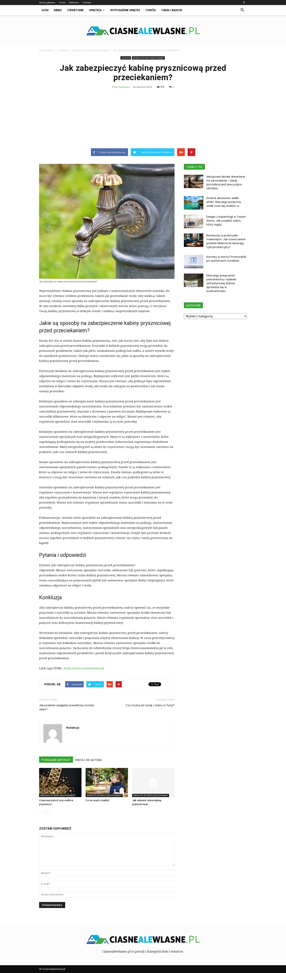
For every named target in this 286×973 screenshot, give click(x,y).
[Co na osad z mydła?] (107, 782)
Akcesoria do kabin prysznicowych (148, 57)
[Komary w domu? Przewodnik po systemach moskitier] (193, 261)
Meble (58, 10)
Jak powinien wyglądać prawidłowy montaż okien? (66, 707)
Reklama (74, 2)
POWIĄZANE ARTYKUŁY (56, 760)
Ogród (151, 10)
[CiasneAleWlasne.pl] (143, 30)
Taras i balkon (171, 10)
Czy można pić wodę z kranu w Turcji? (150, 705)
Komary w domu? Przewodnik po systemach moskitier (226, 259)
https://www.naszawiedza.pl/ (84, 668)
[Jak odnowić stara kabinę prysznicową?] (153, 782)
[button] (242, 10)
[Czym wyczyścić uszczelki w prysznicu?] (60, 782)
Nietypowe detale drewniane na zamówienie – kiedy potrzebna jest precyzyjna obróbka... (225, 182)
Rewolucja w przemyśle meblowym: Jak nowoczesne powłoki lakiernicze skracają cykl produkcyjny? (226, 241)
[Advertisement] (143, 119)
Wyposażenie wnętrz (125, 10)
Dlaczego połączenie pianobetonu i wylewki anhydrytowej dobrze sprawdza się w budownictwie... (221, 283)
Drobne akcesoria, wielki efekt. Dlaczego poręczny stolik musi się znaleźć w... (223, 202)
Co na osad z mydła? (98, 800)
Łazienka (126, 57)
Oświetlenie (75, 10)
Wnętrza (95, 10)
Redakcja (124, 87)
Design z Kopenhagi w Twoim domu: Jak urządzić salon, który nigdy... (226, 220)
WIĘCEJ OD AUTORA (88, 760)
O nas (62, 2)
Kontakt (86, 2)
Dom (45, 10)
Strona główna (47, 2)
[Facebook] (244, 2)
